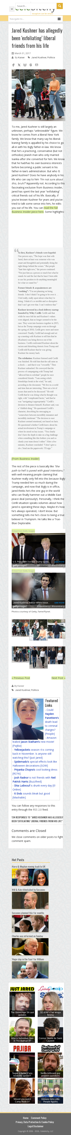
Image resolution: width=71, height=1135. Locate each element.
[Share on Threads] (30, 65)
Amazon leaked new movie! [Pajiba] (34, 741)
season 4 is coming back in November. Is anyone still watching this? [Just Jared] (33, 753)
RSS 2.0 (37, 809)
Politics (51, 57)
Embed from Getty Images (23, 530)
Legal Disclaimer (36, 1126)
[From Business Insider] (26, 458)
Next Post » (58, 678)
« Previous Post (21, 678)
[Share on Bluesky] (25, 65)
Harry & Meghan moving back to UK (28, 866)
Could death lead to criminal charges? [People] (52, 721)
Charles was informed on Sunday (27, 936)
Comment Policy (38, 1118)
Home (25, 1118)
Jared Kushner (38, 57)
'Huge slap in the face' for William (28, 959)
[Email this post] (36, 65)
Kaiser (21, 57)
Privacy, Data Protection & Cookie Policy (35, 1122)
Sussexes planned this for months (28, 913)
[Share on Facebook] (13, 65)
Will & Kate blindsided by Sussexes (28, 889)
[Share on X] (19, 65)
